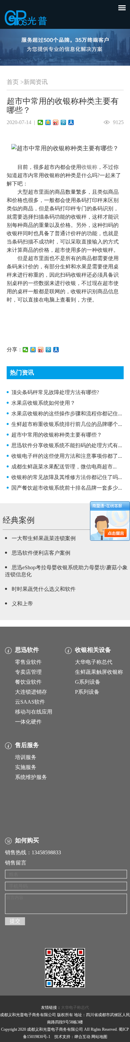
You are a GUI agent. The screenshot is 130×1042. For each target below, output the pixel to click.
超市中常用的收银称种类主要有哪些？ (56, 435)
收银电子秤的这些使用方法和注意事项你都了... (66, 456)
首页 (13, 82)
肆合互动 (82, 1036)
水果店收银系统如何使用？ (43, 403)
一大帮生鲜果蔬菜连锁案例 (44, 538)
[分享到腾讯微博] (63, 122)
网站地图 (99, 1036)
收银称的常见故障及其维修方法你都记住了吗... (66, 477)
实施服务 (25, 767)
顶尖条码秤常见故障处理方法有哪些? (55, 392)
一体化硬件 (28, 722)
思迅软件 (27, 650)
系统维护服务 (31, 777)
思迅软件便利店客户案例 (41, 553)
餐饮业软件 (28, 682)
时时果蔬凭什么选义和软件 (44, 589)
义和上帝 (22, 603)
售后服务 (27, 745)
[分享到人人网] (71, 122)
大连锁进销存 (31, 692)
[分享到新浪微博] (56, 122)
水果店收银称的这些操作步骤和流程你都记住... (66, 413)
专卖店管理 (28, 672)
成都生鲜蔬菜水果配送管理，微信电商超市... (64, 466)
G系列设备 (87, 682)
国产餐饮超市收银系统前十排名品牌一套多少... (66, 488)
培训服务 (25, 757)
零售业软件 (28, 662)
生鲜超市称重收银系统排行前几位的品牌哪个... (66, 424)
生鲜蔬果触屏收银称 (99, 672)
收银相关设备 (93, 650)
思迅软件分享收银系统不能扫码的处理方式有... (66, 445)
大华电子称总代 (93, 662)
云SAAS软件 (30, 702)
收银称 (89, 167)
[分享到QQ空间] (48, 122)
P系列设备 (87, 692)
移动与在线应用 (33, 712)
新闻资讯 (36, 82)
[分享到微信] (40, 122)
